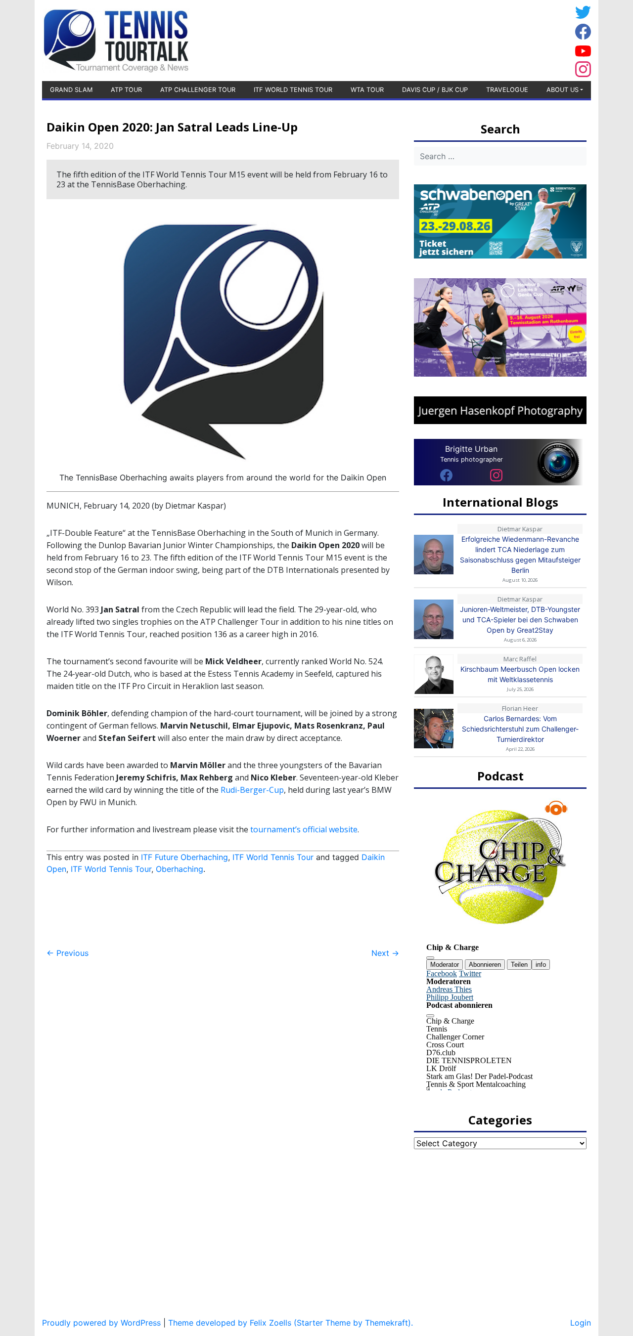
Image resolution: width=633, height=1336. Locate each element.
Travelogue (507, 89)
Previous (67, 953)
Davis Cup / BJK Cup (435, 89)
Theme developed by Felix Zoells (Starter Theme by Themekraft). (290, 1323)
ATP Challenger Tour (197, 89)
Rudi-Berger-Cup (252, 789)
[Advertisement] (492, 39)
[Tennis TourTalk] (116, 39)
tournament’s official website (304, 829)
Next (385, 953)
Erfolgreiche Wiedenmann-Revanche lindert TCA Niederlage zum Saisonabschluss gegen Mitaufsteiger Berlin (520, 554)
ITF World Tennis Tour (293, 89)
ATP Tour (126, 89)
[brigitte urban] (446, 474)
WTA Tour (367, 89)
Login (580, 1323)
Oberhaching (179, 869)
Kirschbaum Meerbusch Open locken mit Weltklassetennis (520, 674)
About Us (562, 89)
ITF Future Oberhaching (184, 857)
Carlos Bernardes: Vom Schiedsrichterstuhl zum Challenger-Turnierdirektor (520, 728)
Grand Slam (71, 89)
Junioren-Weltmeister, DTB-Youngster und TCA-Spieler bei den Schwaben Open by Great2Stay (520, 619)
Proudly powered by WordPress (101, 1323)
